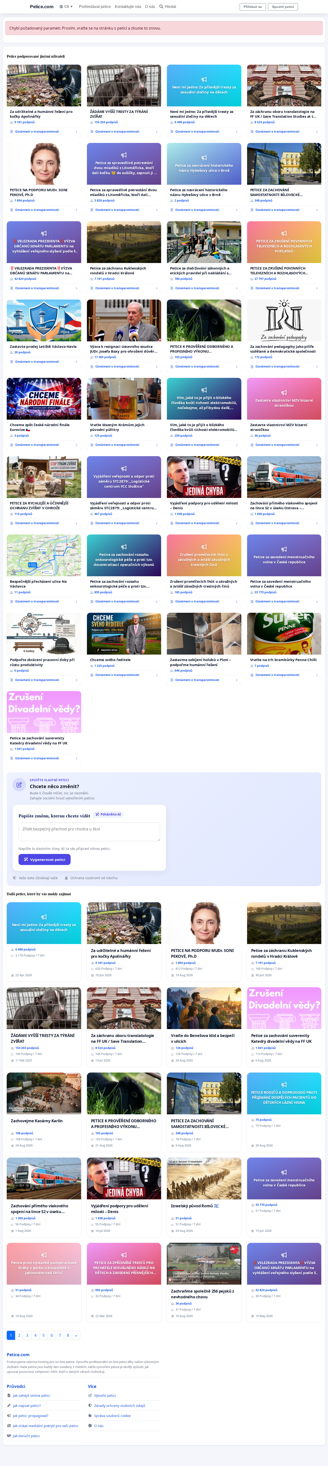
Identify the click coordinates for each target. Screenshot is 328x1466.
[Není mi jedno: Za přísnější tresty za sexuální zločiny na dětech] (204, 101)
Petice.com (41, 6)
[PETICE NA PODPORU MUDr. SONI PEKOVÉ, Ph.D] (44, 179)
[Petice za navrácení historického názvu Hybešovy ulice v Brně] (204, 179)
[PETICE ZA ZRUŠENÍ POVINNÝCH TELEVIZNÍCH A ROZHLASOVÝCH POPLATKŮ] (284, 257)
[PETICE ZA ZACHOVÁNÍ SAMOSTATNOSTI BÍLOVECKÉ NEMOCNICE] (284, 179)
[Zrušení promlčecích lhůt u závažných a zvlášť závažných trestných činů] (204, 570)
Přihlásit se (253, 7)
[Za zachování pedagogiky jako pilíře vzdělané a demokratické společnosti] (284, 336)
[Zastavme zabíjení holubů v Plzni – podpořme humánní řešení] (204, 649)
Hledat (170, 7)
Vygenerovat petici (47, 859)
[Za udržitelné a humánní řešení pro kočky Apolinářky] (44, 101)
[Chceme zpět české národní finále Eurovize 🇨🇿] (44, 414)
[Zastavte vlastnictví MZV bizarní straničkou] (284, 414)
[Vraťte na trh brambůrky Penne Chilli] (284, 647)
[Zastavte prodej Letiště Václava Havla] (44, 333)
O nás (150, 7)
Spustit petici (283, 7)
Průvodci (16, 1386)
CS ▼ (68, 6)
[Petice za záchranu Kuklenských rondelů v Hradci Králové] (124, 257)
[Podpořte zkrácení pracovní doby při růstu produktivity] (44, 649)
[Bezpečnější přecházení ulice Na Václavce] (44, 570)
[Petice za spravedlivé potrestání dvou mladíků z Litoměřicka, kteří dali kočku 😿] (124, 179)
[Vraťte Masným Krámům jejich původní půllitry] (124, 414)
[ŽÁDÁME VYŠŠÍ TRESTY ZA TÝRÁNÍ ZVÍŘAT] (124, 101)
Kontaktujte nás (128, 7)
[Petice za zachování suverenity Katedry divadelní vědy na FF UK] (44, 727)
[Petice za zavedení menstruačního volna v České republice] (284, 570)
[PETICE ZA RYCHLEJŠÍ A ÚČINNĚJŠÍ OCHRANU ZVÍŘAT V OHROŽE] (44, 492)
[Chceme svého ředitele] (124, 647)
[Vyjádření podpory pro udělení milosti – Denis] (204, 492)
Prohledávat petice (95, 7)
